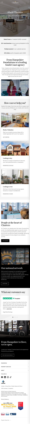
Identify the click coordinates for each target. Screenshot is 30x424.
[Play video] (15, 86)
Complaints (10, 388)
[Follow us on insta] (8, 377)
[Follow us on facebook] (2, 377)
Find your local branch (7, 355)
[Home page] (15, 2)
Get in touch (10, 20)
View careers (5, 240)
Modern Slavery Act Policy (17, 386)
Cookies (2, 386)
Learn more (4, 283)
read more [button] (9, 308)
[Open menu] (2, 2)
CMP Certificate (4, 388)
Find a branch (20, 20)
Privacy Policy (8, 386)
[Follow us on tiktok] (10, 377)
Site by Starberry (5, 399)
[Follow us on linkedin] (5, 377)
